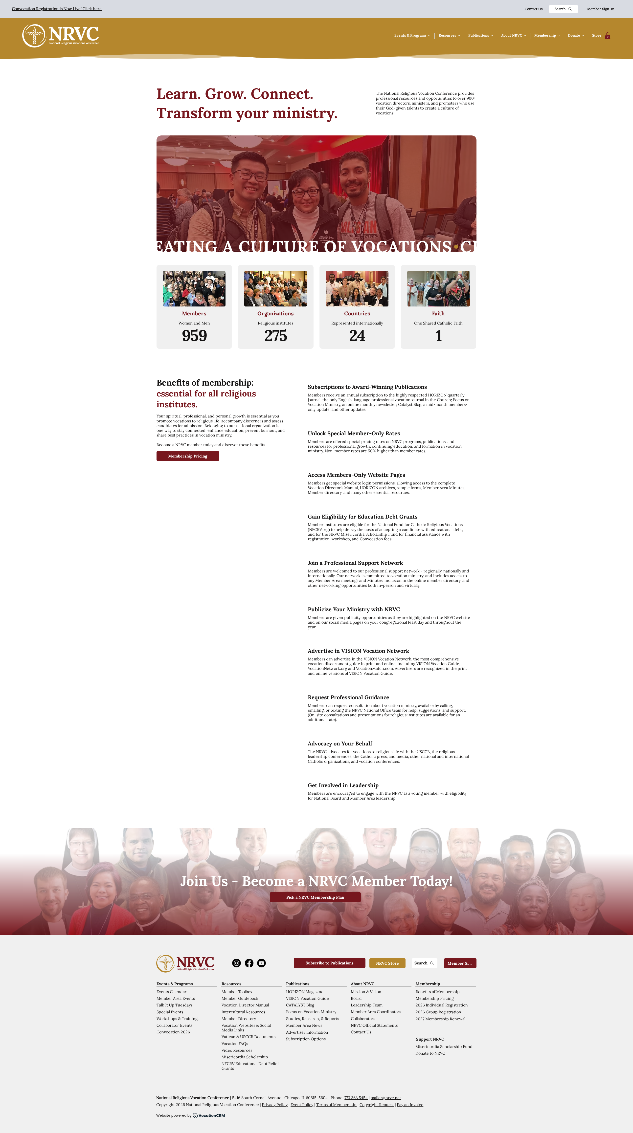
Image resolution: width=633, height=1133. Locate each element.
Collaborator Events (174, 1025)
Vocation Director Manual (245, 1004)
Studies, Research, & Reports (312, 1018)
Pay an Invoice (410, 1104)
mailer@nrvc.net (386, 1097)
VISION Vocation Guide (307, 998)
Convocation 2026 (173, 1031)
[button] (607, 35)
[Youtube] (261, 963)
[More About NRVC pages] (525, 35)
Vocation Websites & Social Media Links (246, 1027)
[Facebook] (249, 963)
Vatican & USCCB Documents (248, 1036)
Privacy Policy (275, 1104)
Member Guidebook (240, 998)
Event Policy (302, 1104)
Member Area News (304, 1025)
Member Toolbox (237, 991)
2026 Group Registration (438, 1011)
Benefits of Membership (438, 991)
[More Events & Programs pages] (429, 35)
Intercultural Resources (243, 1011)
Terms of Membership (336, 1104)
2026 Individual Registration (442, 1004)
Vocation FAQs (235, 1043)
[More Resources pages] (459, 35)
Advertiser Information (307, 1032)
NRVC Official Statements (374, 1025)
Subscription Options (306, 1038)
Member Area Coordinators (376, 1011)
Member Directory (239, 1018)
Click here (57, 8)
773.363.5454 (356, 1097)
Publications (297, 983)
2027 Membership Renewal (440, 1018)
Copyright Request (377, 1104)
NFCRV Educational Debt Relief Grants (250, 1066)
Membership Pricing (435, 998)
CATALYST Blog (300, 1004)
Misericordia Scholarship (245, 1056)
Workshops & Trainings (178, 1018)
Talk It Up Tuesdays (174, 1004)
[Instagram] (236, 963)
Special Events (170, 1011)
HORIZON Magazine (304, 991)
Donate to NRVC (430, 1053)
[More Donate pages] (583, 35)
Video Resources (237, 1050)
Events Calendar (171, 991)
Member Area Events (176, 998)
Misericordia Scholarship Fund (444, 1046)
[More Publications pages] (492, 35)
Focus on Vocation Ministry (311, 1011)
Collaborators (363, 1018)
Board (356, 998)
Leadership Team (367, 1004)
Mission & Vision (366, 991)
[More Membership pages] (558, 35)
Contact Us (534, 9)
